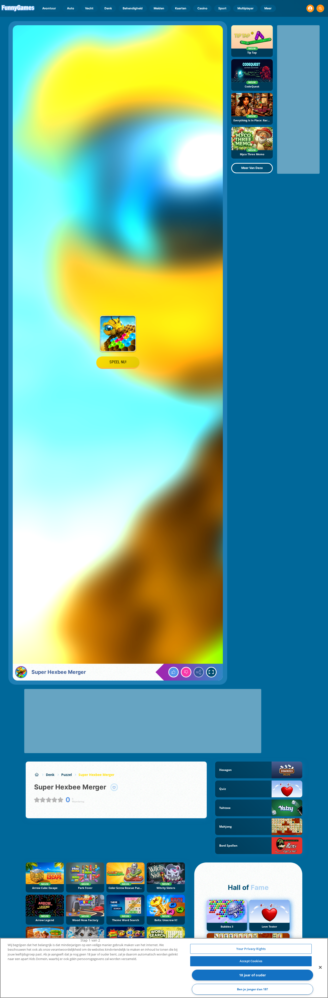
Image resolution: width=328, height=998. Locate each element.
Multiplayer (245, 8)
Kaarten (180, 8)
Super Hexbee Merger (96, 774)
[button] (310, 8)
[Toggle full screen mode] (211, 672)
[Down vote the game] (186, 672)
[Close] (320, 967)
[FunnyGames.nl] (36, 774)
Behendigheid (133, 8)
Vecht (89, 8)
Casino (202, 8)
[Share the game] (199, 672)
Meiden (159, 8)
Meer (268, 8)
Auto (70, 8)
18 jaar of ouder (252, 975)
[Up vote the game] (173, 672)
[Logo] (18, 8)
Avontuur (49, 8)
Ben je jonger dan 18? (252, 989)
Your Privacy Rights (251, 949)
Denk (108, 8)
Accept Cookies (251, 961)
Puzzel (66, 774)
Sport (222, 8)
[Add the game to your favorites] (114, 787)
